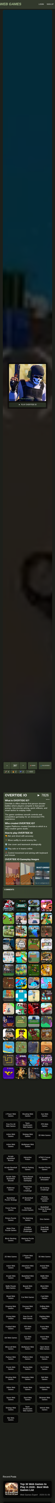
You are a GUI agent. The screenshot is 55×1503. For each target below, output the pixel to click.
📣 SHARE (32, 765)
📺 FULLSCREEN (45, 765)
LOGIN (41, 4)
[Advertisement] (12, 783)
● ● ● (47, 799)
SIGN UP (50, 4)
